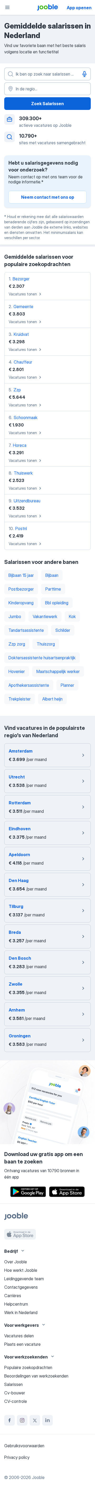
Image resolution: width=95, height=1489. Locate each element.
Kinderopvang (21, 602)
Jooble (38, 1477)
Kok (72, 616)
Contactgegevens (21, 1287)
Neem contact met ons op (47, 197)
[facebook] (9, 1420)
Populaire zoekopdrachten (28, 1367)
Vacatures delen (19, 1335)
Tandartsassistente (26, 630)
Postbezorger (21, 589)
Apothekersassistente (28, 685)
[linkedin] (47, 1420)
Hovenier (16, 671)
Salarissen (13, 1384)
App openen (79, 7)
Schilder (62, 630)
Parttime (53, 589)
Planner (67, 685)
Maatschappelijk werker (58, 671)
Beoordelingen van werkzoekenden (36, 1376)
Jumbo (14, 616)
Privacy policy (17, 1457)
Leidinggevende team (24, 1278)
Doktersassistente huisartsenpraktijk (41, 657)
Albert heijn (52, 699)
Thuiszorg (46, 644)
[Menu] (7, 7)
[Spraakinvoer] (84, 74)
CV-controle (15, 1401)
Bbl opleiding (56, 602)
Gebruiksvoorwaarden (24, 1445)
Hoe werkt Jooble (20, 1270)
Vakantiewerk (45, 616)
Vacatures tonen (23, 294)
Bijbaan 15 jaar (21, 575)
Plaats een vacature (22, 1344)
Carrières (12, 1295)
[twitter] (35, 1420)
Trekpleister (19, 699)
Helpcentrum (16, 1304)
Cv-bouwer (14, 1392)
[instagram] (22, 1420)
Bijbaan (51, 575)
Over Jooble (15, 1261)
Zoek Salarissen (47, 103)
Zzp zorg (16, 644)
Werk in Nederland (20, 1312)
